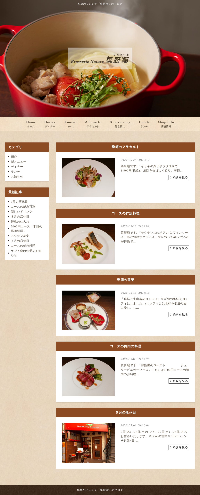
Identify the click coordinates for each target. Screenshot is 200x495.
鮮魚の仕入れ (20, 221)
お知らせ (17, 176)
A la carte (93, 124)
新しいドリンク (21, 211)
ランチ (15, 171)
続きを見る (180, 177)
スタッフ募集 (20, 235)
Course (70, 124)
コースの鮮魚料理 (23, 206)
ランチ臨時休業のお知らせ (26, 253)
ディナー (17, 166)
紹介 (14, 156)
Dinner (50, 124)
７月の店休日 (20, 240)
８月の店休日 (20, 216)
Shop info (166, 124)
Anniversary (120, 124)
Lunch (144, 124)
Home (31, 124)
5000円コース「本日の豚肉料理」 (26, 228)
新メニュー (18, 161)
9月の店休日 (19, 201)
